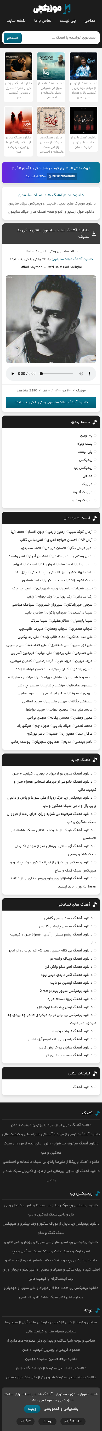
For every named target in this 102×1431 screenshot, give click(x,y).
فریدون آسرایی (22, 653)
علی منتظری (59, 645)
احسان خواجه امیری (62, 540)
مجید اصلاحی (32, 701)
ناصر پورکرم (35, 734)
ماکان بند (85, 734)
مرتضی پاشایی (54, 685)
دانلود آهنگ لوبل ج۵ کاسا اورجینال (65, 1007)
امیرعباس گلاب (31, 540)
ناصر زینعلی (84, 742)
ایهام (17, 564)
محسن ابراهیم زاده (30, 669)
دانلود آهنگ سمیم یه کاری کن (68, 1055)
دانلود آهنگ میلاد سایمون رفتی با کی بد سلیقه (51, 402)
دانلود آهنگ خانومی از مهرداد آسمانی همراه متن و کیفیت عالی (51, 1134)
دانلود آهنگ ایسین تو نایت (71, 983)
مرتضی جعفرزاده (20, 677)
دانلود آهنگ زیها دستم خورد (70, 999)
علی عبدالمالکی (81, 637)
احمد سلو (66, 564)
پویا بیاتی (38, 572)
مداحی (89, 21)
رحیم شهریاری (47, 588)
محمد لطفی (84, 726)
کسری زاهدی (82, 669)
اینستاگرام (73, 1421)
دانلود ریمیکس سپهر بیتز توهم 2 (66, 991)
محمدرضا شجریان (79, 677)
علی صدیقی (84, 653)
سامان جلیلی (33, 613)
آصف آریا (17, 532)
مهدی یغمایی (56, 701)
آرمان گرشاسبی (81, 532)
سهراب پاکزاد (57, 613)
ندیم (67, 742)
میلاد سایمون (62, 259)
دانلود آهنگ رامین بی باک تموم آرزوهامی (60, 1039)
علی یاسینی (15, 645)
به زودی (86, 436)
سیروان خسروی (50, 605)
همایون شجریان (47, 742)
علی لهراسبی (83, 645)
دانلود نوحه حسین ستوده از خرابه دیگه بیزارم (51, 1368)
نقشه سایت (16, 21)
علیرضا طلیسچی (31, 629)
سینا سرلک (39, 621)
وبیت (32, 1409)
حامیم (66, 588)
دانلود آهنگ (83, 259)
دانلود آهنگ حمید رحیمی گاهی (68, 918)
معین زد (67, 734)
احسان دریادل (55, 548)
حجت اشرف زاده (81, 580)
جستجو (12, 38)
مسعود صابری (28, 693)
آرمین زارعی (56, 532)
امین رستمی (83, 556)
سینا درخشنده (81, 613)
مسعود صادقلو (81, 685)
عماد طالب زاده (54, 637)
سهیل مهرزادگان (79, 605)
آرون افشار (36, 532)
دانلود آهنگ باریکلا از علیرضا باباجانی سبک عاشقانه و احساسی (51, 1162)
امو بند (31, 564)
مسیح (53, 734)
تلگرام (25, 1421)
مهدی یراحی (36, 718)
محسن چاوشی (27, 685)
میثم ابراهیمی (54, 693)
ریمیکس (86, 460)
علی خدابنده (37, 645)
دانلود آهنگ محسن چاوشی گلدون (66, 926)
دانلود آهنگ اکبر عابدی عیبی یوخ (67, 975)
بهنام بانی (57, 572)
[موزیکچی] (52, 9)
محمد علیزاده (82, 710)
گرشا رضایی (45, 661)
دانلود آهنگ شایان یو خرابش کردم (66, 1048)
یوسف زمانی (21, 742)
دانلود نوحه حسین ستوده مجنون (51, 1359)
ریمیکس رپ (83, 468)
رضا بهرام (44, 597)
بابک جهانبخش (81, 572)
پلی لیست (68, 21)
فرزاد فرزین (84, 661)
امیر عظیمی (61, 556)
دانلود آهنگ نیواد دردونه (72, 1031)
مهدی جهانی (59, 710)
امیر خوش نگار (81, 548)
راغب (30, 597)
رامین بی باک (22, 588)
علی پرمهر (63, 653)
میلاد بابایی (62, 726)
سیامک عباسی (23, 605)
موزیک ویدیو (82, 500)
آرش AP (87, 540)
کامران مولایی (21, 661)
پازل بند (21, 572)
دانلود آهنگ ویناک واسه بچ (71, 959)
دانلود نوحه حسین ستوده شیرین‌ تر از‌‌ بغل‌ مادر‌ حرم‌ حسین (51, 1377)
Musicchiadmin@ (62, 176)
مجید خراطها (35, 710)
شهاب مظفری (82, 629)
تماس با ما (42, 21)
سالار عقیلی (60, 621)
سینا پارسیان (83, 621)
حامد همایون (30, 580)
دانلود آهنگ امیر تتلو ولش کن (68, 967)
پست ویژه (85, 444)
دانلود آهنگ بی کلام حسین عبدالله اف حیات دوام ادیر (51, 951)
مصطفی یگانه (82, 701)
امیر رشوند (16, 556)
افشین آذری (38, 556)
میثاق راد (24, 726)
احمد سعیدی (31, 548)
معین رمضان (83, 718)
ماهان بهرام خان (49, 677)
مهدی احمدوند (81, 693)
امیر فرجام (85, 564)
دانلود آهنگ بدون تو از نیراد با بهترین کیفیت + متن (52, 774)
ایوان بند (48, 564)
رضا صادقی (84, 597)
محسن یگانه (59, 718)
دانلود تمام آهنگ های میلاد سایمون (51, 195)
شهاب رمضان (57, 629)
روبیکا (47, 1421)
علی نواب (45, 653)
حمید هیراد (84, 588)
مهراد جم (42, 726)
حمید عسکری (55, 580)
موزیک (87, 484)
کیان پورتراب (59, 669)
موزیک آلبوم (82, 492)
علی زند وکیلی (28, 637)
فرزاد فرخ (64, 661)
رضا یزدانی (63, 597)
